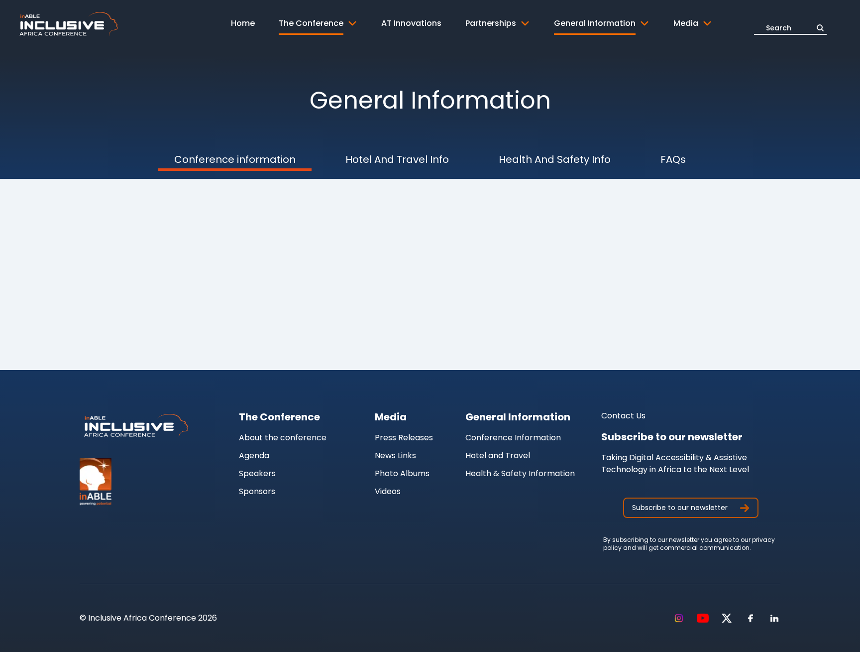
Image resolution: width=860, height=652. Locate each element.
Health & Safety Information (520, 473)
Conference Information (513, 437)
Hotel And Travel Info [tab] (397, 159)
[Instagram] (679, 618)
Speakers (257, 473)
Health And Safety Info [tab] (555, 159)
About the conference (282, 437)
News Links (395, 455)
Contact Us (623, 415)
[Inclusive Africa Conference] (135, 426)
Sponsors (257, 491)
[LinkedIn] (774, 618)
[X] (727, 618)
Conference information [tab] (235, 159)
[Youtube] (703, 618)
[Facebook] (750, 618)
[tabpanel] (430, 226)
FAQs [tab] (673, 159)
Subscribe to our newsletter (680, 508)
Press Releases (404, 437)
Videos (388, 491)
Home (243, 23)
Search (778, 28)
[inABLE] (135, 482)
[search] (820, 28)
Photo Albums (402, 473)
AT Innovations (411, 23)
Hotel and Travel (497, 455)
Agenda (254, 455)
